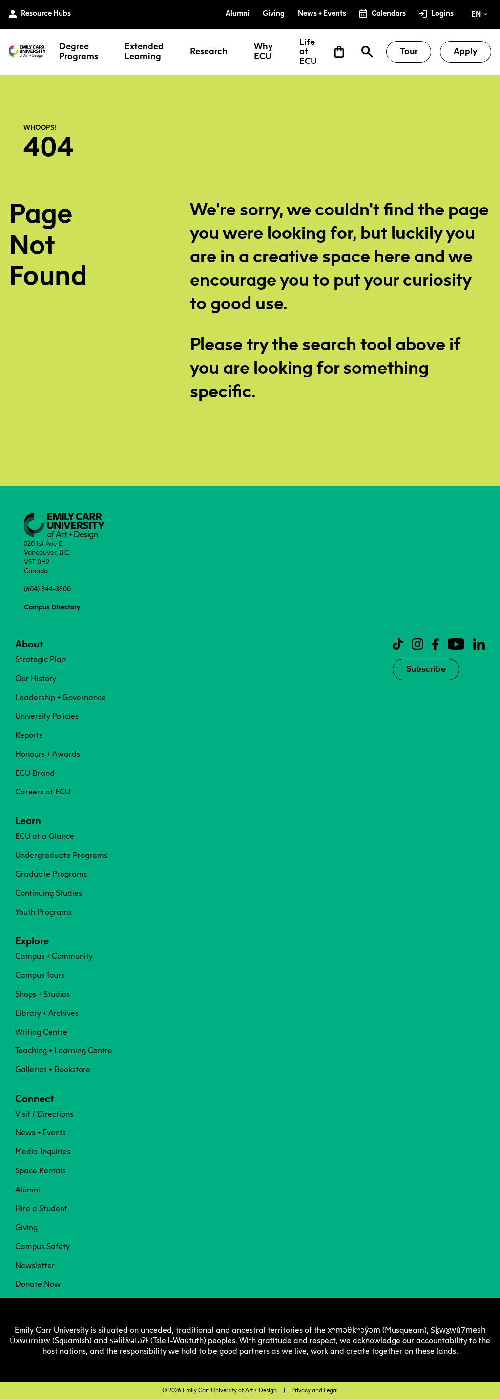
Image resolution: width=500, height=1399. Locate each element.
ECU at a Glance (44, 836)
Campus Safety (42, 1246)
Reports (28, 735)
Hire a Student (41, 1208)
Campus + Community (54, 956)
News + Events (40, 1132)
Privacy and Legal (315, 1390)
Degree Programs (78, 52)
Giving (26, 1227)
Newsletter (35, 1265)
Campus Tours (39, 975)
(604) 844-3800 (47, 589)
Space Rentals (40, 1170)
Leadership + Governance (60, 697)
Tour (408, 51)
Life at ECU (308, 52)
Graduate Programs (51, 873)
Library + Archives (47, 1013)
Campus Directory (52, 607)
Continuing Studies (48, 893)
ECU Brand (35, 773)
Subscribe (426, 669)
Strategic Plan (40, 659)
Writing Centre (41, 1032)
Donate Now (38, 1284)
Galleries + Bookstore (52, 1069)
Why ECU (263, 52)
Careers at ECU (42, 791)
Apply (466, 51)
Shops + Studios (42, 994)
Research (209, 52)
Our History (35, 678)
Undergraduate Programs (61, 855)
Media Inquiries (42, 1151)
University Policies (47, 716)
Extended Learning (144, 52)
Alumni (27, 1189)
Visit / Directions (44, 1114)
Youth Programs (43, 912)
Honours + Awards (47, 754)
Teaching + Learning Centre (63, 1050)
